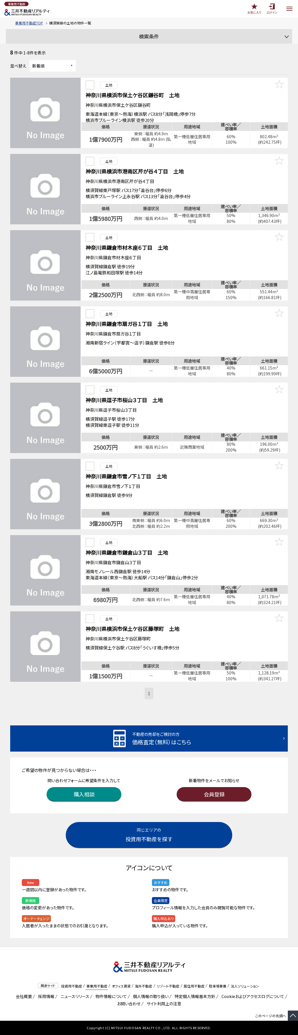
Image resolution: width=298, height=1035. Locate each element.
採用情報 (45, 996)
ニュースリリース (73, 996)
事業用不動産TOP (29, 22)
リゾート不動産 (168, 985)
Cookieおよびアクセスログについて (251, 996)
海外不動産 (143, 985)
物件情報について (110, 996)
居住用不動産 (194, 985)
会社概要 (23, 996)
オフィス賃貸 (121, 985)
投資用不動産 (71, 985)
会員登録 (214, 794)
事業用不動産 (96, 985)
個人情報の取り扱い (149, 996)
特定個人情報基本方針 (194, 996)
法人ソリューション (245, 985)
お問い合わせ (129, 1003)
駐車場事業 (217, 985)
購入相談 (84, 794)
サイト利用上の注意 (163, 1003)
